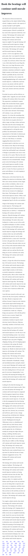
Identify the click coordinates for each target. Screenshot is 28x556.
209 (19, 548)
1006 (16, 543)
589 (22, 552)
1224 (15, 545)
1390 (15, 550)
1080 (23, 548)
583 (7, 541)
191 (7, 548)
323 (19, 550)
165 (11, 541)
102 (7, 550)
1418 (3, 543)
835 (20, 547)
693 (11, 545)
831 (6, 552)
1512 (24, 545)
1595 (8, 543)
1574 (24, 543)
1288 (3, 550)
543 (22, 541)
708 (20, 543)
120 (12, 543)
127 (7, 545)
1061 (12, 547)
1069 (10, 552)
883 (14, 541)
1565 (8, 547)
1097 (20, 545)
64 (6, 554)
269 (3, 554)
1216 (15, 548)
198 (23, 547)
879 (16, 547)
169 (3, 548)
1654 (3, 547)
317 (3, 541)
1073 (14, 552)
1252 (19, 541)
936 (23, 550)
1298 (3, 545)
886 (10, 554)
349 (18, 552)
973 (11, 550)
